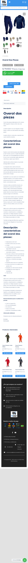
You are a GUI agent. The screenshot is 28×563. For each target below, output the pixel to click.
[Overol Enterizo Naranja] (20, 338)
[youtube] (15, 432)
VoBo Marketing (14, 461)
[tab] (13, 100)
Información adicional (9, 103)
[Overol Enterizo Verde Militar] (7, 338)
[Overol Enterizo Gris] (20, 362)
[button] (24, 14)
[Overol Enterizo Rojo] (7, 362)
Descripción (7, 100)
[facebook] (12, 432)
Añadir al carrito (13, 83)
